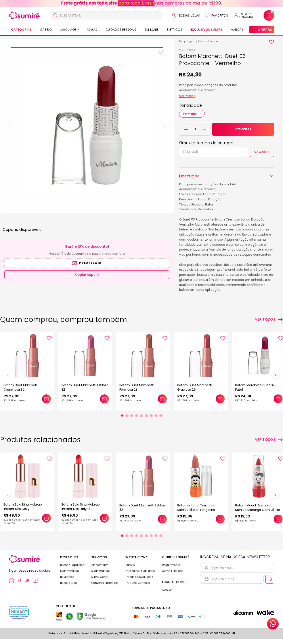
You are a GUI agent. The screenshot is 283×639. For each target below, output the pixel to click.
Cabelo (46, 29)
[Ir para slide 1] (122, 415)
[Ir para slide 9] (161, 415)
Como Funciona (173, 571)
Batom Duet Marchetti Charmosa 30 (21, 387)
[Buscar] (55, 15)
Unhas (92, 29)
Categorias (21, 29)
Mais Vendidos (70, 571)
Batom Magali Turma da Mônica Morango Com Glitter (257, 507)
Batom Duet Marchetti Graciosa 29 (194, 387)
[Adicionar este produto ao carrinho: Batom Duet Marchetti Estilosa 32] (104, 398)
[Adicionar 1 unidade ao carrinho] (204, 129)
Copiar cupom (87, 274)
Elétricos (174, 29)
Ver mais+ (187, 96)
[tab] (87, 47)
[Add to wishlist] (271, 42)
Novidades (67, 577)
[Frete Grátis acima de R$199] (141, 3)
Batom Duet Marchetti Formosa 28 (136, 387)
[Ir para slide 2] (126, 415)
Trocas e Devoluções (139, 577)
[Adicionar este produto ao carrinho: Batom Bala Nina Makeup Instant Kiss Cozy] (46, 518)
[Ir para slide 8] (156, 415)
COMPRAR (243, 129)
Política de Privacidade (140, 571)
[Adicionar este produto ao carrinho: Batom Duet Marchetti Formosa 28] (162, 398)
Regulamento (171, 565)
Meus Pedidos (100, 571)
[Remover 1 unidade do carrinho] (186, 129)
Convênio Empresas (104, 583)
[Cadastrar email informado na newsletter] (269, 579)
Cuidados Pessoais (120, 29)
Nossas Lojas (189, 15)
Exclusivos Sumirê (206, 29)
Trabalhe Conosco (137, 583)
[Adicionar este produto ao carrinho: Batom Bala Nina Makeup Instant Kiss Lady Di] (104, 518)
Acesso (167, 589)
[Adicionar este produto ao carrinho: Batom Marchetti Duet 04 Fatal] (278, 398)
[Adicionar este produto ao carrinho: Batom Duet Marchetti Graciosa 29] (220, 398)
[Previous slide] (9, 126)
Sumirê (130, 565)
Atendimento (100, 565)
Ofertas (265, 29)
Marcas (237, 29)
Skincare (152, 29)
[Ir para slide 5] (141, 415)
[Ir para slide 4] (136, 415)
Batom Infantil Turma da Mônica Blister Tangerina (196, 507)
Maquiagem (69, 29)
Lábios (202, 41)
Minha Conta (99, 577)
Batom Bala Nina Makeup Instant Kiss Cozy (23, 506)
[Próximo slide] (275, 374)
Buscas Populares (72, 565)
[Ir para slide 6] (146, 415)
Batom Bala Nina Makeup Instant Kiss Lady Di (80, 506)
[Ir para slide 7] (151, 415)
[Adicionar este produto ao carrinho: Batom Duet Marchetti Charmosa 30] (46, 398)
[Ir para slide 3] (131, 415)
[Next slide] (164, 126)
